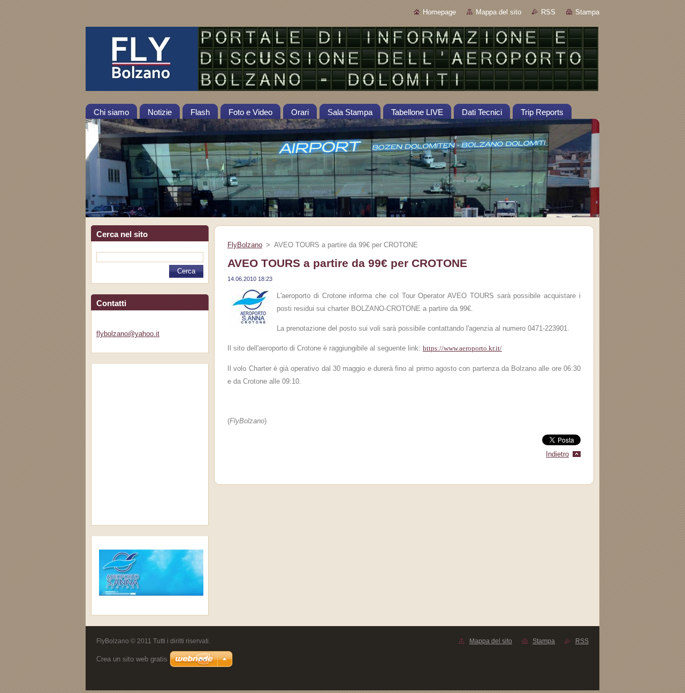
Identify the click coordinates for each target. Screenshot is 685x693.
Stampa (587, 12)
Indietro (557, 454)
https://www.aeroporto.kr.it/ (462, 348)
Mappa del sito (498, 12)
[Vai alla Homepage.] (342, 61)
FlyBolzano (244, 245)
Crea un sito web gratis (132, 659)
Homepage (439, 12)
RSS (548, 12)
